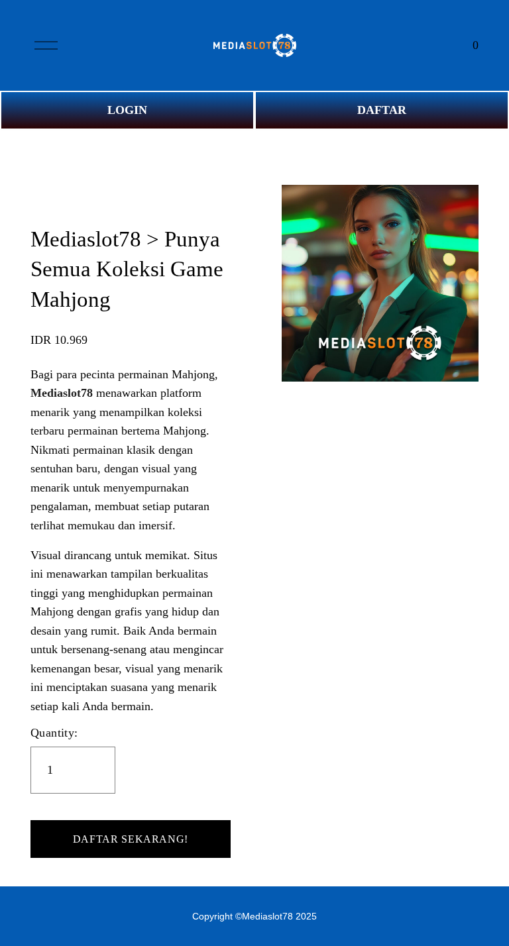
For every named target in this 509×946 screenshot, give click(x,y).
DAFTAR (381, 110)
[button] (130, 839)
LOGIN (127, 110)
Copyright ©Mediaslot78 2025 (254, 916)
